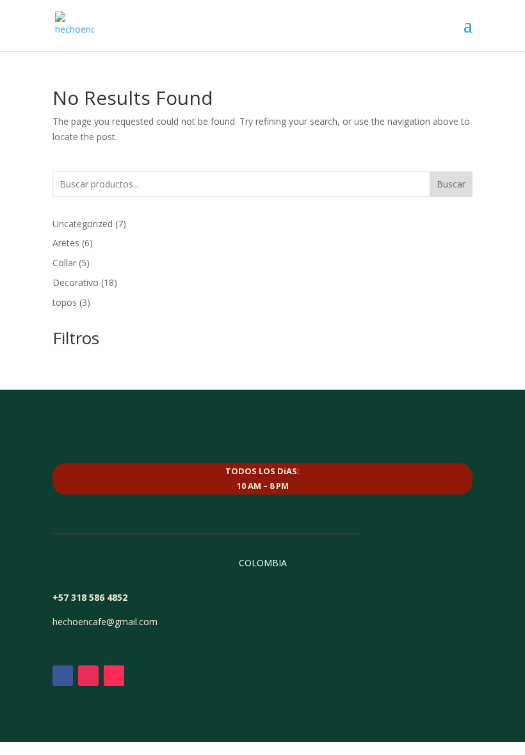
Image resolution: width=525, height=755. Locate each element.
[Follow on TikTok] (114, 675)
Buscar (451, 184)
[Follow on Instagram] (88, 675)
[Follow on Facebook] (62, 675)
